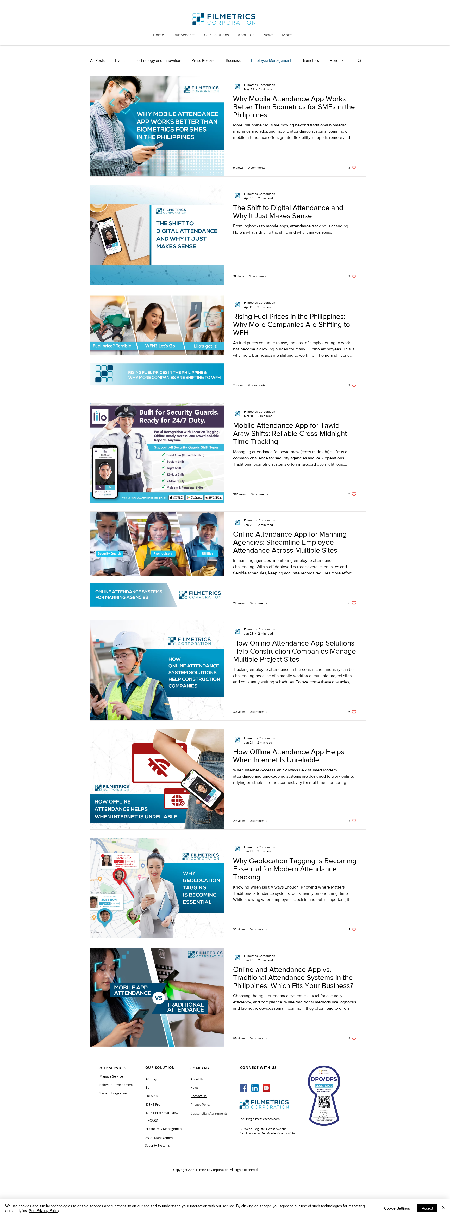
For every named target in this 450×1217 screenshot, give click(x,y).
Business (233, 60)
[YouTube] (266, 1088)
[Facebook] (243, 1088)
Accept (427, 1208)
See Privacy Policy (44, 1210)
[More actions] (356, 87)
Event (119, 60)
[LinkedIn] (255, 1088)
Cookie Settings (397, 1208)
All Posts (97, 60)
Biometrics (310, 60)
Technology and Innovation (158, 60)
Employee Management (271, 60)
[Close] (444, 1208)
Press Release (203, 60)
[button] (359, 61)
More (333, 60)
